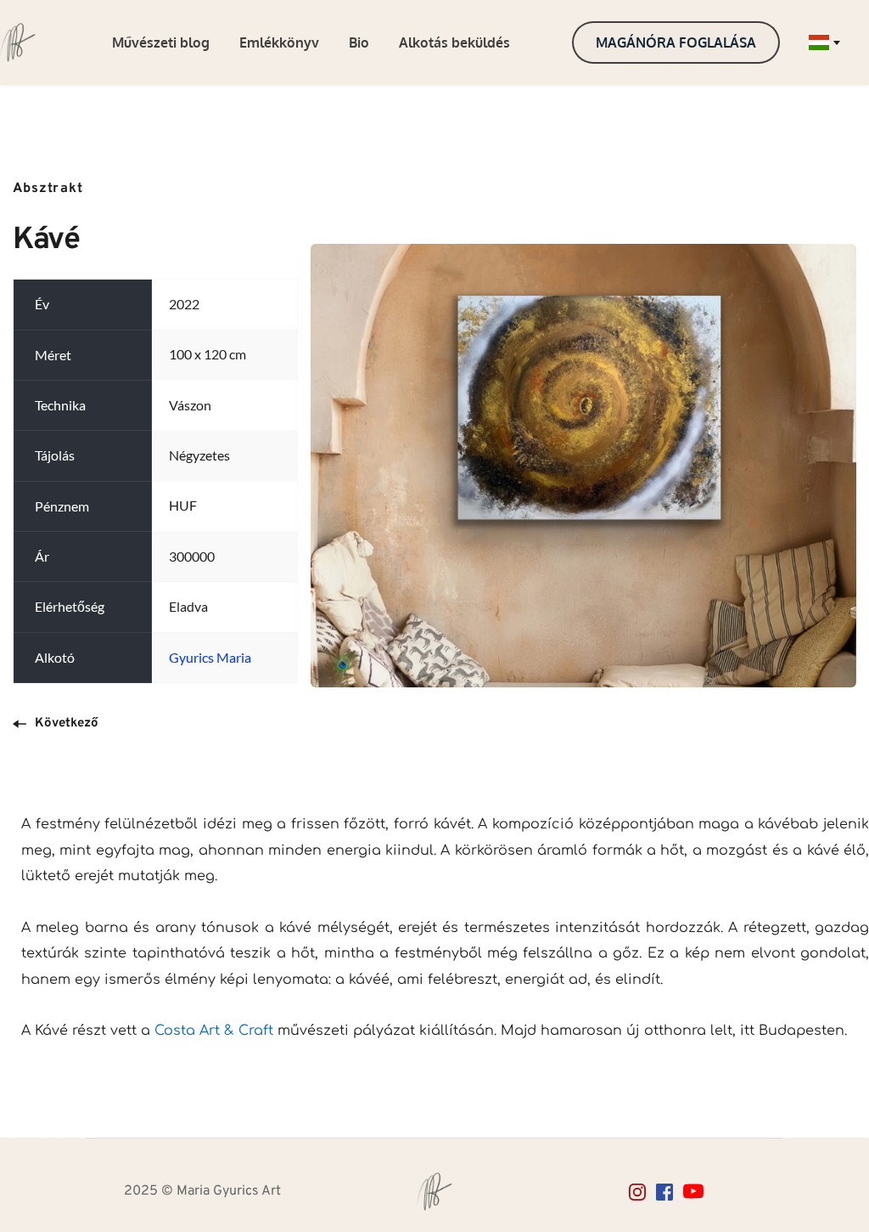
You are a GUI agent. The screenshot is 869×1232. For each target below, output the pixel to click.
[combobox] (823, 42)
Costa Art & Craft (211, 1030)
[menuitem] (161, 42)
